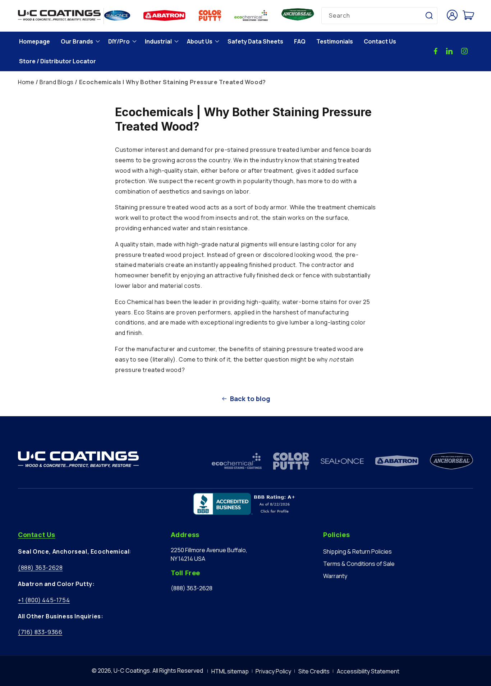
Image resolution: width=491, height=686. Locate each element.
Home (26, 82)
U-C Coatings (132, 670)
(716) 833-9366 (40, 632)
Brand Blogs (57, 82)
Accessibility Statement (368, 671)
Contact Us (380, 41)
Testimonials (334, 41)
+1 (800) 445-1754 (44, 600)
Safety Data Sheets (255, 41)
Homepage (34, 41)
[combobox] (379, 16)
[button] (79, 41)
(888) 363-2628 (40, 568)
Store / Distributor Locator (57, 61)
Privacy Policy (273, 671)
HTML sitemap (230, 671)
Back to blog (250, 398)
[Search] (429, 15)
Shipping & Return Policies (357, 551)
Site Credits (314, 671)
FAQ (300, 41)
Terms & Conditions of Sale (359, 564)
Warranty (335, 576)
